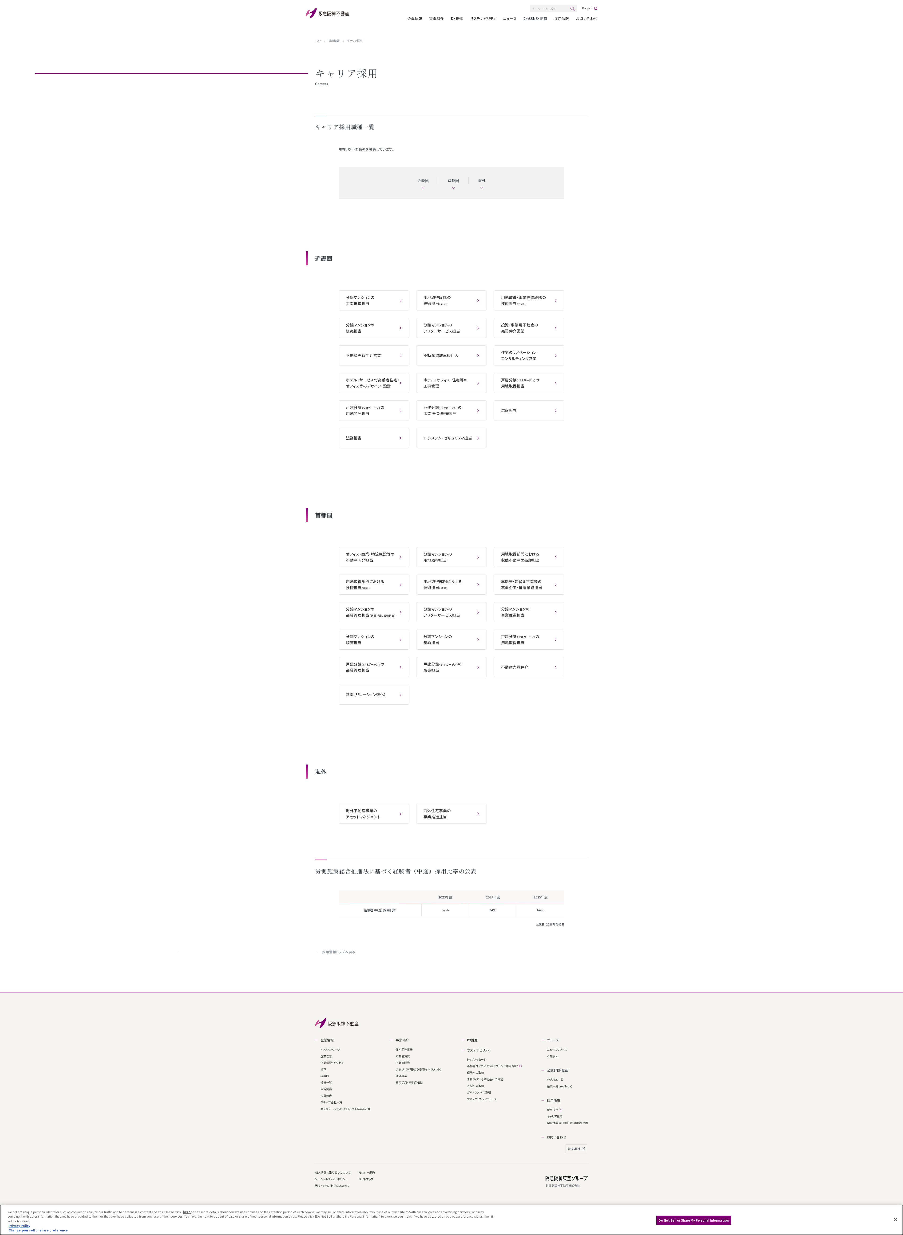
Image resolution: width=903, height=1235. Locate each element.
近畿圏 (423, 180)
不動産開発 (403, 1063)
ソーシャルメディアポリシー (331, 1179)
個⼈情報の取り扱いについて (332, 1172)
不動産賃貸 (403, 1056)
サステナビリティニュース (482, 1099)
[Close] (895, 1219)
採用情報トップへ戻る (338, 952)
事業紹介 (436, 18)
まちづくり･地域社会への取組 (485, 1079)
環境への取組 (475, 1072)
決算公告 (326, 1096)
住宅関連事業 (404, 1049)
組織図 (325, 1076)
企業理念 (326, 1056)
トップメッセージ (330, 1049)
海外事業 (401, 1076)
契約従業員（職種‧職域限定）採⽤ (567, 1123)
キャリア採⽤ (554, 1116)
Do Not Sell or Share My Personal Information (694, 1220)
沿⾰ (323, 1069)
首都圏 (453, 180)
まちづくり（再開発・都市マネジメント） (419, 1069)
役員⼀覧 (326, 1082)
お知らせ (552, 1056)
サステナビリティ (483, 18)
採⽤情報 (561, 18)
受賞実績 (326, 1089)
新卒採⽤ (553, 1110)
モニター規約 (367, 1172)
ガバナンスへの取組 (479, 1092)
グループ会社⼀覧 (331, 1102)
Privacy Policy (19, 1225)
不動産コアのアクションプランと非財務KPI (493, 1066)
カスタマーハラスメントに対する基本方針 (345, 1109)
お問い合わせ (586, 18)
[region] (451, 1220)
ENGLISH (574, 1148)
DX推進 (457, 18)
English (587, 8)
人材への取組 (475, 1086)
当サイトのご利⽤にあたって (332, 1186)
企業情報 (415, 18)
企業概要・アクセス (332, 1063)
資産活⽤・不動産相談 (409, 1082)
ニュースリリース (557, 1049)
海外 (482, 180)
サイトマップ (366, 1179)
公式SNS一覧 (555, 1080)
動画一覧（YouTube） (559, 1086)
